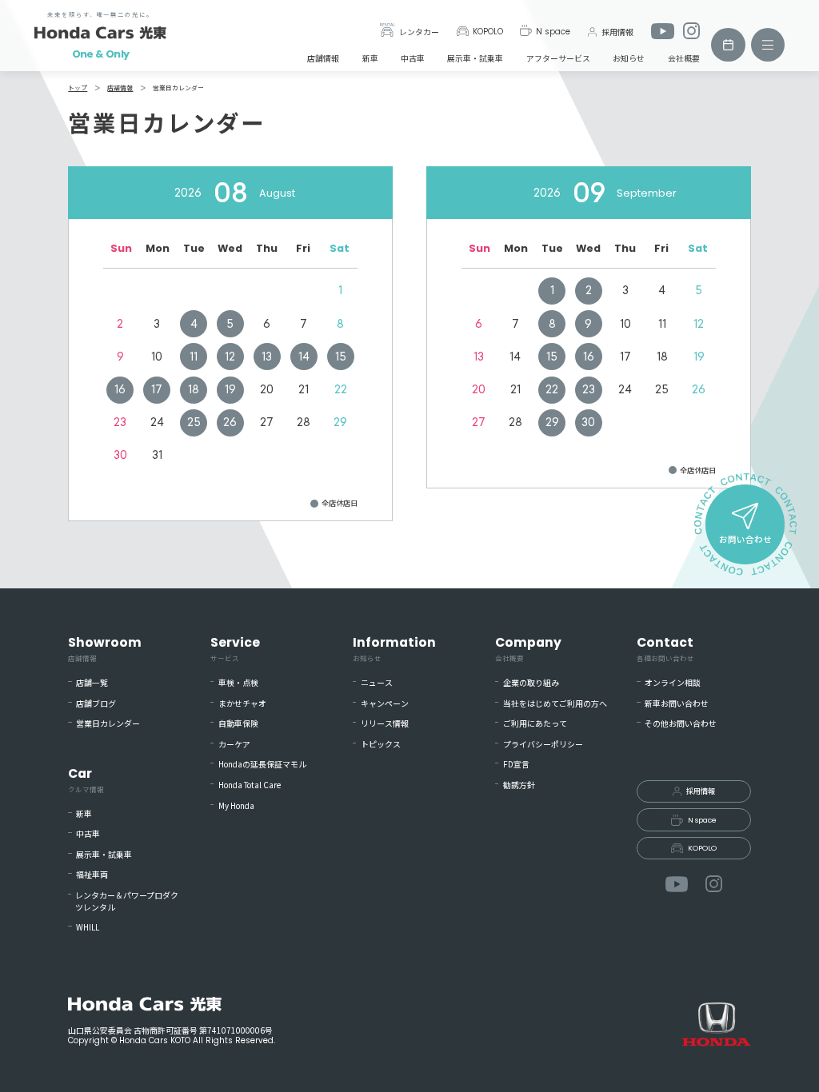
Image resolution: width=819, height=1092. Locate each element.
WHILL (87, 927)
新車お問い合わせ (677, 703)
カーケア (234, 744)
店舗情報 (323, 58)
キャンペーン (385, 703)
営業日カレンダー (108, 723)
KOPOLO (488, 31)
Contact (665, 648)
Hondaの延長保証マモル (262, 764)
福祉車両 (92, 874)
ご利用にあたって (535, 723)
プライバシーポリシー (543, 744)
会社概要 (684, 58)
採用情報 (617, 32)
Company (528, 648)
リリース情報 (385, 723)
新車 (370, 58)
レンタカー (419, 32)
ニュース (377, 682)
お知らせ (629, 58)
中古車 (413, 58)
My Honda (236, 805)
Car (86, 779)
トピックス (381, 744)
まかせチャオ (242, 703)
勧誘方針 (519, 785)
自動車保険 (238, 723)
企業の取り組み (531, 682)
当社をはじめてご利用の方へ (555, 703)
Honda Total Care (249, 785)
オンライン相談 (673, 682)
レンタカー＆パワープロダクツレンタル (126, 901)
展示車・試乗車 (475, 58)
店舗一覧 (92, 682)
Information (394, 648)
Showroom (105, 648)
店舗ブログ (96, 703)
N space (553, 31)
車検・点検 (238, 682)
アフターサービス (558, 58)
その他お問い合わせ (681, 723)
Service (235, 648)
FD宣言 (516, 764)
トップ (77, 87)
